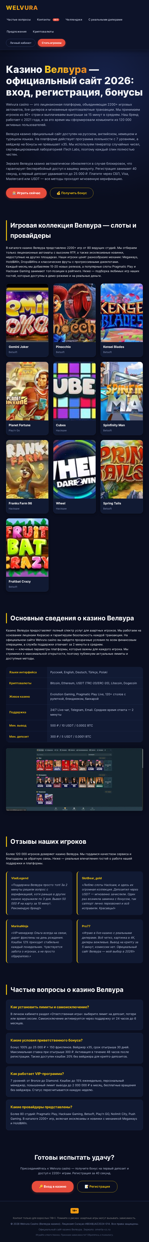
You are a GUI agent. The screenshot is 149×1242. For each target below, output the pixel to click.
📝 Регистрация (97, 1186)
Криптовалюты (43, 31)
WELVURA (22, 7)
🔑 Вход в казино (52, 1186)
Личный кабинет (20, 42)
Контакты (47, 19)
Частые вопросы (19, 19)
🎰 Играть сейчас (26, 193)
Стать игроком (51, 42)
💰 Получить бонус (72, 193)
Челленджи (74, 19)
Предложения (17, 31)
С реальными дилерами (105, 19)
